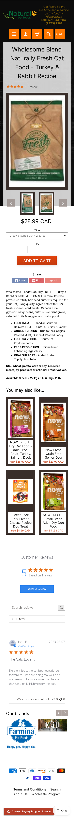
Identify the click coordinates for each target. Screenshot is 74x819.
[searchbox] (33, 607)
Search (55, 789)
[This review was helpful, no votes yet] (53, 699)
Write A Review (37, 589)
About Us (20, 794)
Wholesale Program (46, 794)
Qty (37, 244)
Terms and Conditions (29, 789)
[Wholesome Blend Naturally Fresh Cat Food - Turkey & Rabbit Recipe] (27, 203)
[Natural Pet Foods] (20, 15)
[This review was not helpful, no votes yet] (60, 699)
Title (37, 230)
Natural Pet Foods (35, 804)
